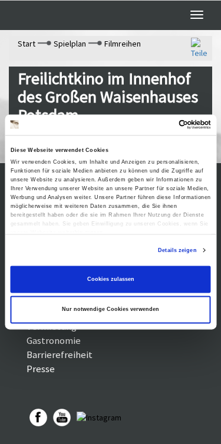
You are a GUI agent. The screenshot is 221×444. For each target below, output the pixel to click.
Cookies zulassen (110, 279)
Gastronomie (54, 340)
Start (26, 43)
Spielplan (70, 43)
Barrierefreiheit (60, 354)
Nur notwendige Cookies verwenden (110, 310)
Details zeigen (177, 250)
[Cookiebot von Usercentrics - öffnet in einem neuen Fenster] (160, 125)
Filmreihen (122, 43)
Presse (41, 368)
